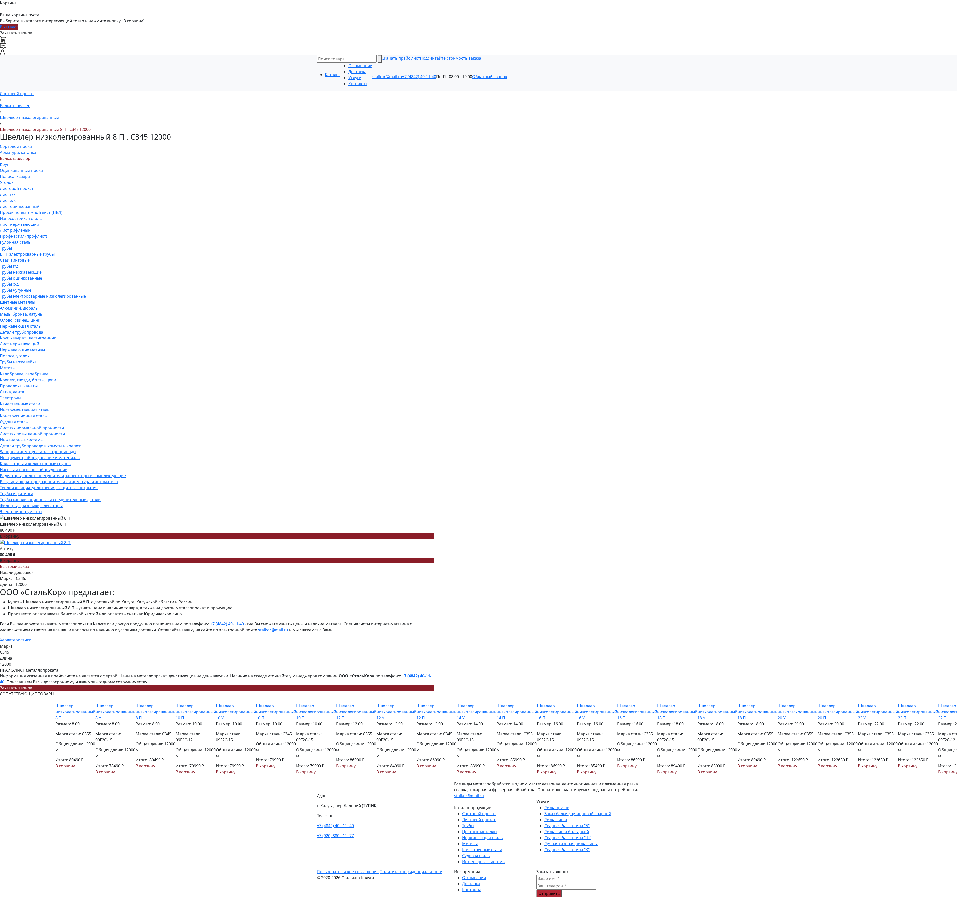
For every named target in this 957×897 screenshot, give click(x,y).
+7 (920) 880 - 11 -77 (335, 835)
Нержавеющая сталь (20, 326)
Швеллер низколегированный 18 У (717, 712)
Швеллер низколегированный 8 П (75, 712)
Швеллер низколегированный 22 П (918, 712)
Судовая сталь (14, 422)
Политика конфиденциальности (411, 871)
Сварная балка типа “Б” (567, 825)
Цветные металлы (17, 302)
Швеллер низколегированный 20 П (838, 712)
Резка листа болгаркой (566, 831)
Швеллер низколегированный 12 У (396, 712)
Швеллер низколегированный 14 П (517, 712)
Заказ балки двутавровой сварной (577, 813)
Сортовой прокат (17, 146)
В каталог (9, 27)
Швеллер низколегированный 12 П (356, 712)
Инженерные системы (21, 440)
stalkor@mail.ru (387, 76)
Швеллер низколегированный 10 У (236, 712)
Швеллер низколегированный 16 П (557, 712)
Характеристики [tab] (15, 640)
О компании (360, 65)
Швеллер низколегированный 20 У (798, 712)
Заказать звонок (16, 688)
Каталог (332, 74)
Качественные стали (20, 404)
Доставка (357, 71)
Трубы (6, 248)
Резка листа (555, 819)
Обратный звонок (489, 76)
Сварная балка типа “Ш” (567, 837)
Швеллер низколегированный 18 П (677, 712)
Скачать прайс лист (401, 58)
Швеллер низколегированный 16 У (597, 712)
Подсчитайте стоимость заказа (450, 58)
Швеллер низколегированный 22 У (878, 712)
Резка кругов (556, 807)
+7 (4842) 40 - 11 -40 (335, 825)
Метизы (7, 368)
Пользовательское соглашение (348, 871)
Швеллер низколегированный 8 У (115, 712)
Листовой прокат (17, 188)
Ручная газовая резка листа (571, 843)
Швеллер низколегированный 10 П (196, 712)
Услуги (354, 77)
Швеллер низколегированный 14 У (477, 712)
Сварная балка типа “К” (567, 849)
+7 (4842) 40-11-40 (419, 76)
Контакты (357, 83)
